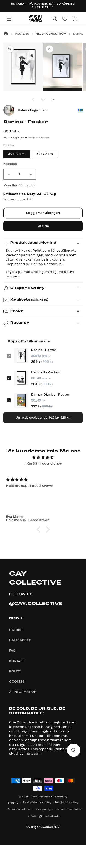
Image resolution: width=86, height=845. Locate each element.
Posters (22, 33)
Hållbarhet (20, 640)
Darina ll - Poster (45, 372)
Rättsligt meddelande (45, 816)
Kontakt (17, 661)
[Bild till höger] (53, 100)
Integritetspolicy (66, 802)
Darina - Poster (44, 350)
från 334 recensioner (43, 464)
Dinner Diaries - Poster (50, 394)
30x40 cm (16, 154)
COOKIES (17, 681)
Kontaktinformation (68, 809)
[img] (43, 457)
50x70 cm (44, 154)
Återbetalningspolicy (36, 802)
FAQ (12, 650)
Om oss (16, 630)
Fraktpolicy (43, 809)
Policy (15, 671)
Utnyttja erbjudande (43, 417)
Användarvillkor (19, 809)
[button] (9, 19)
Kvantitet (10, 164)
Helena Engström (51, 33)
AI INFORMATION (22, 692)
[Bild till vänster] (33, 100)
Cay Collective (40, 797)
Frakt (24, 138)
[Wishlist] (65, 19)
